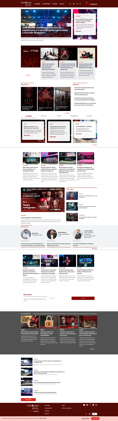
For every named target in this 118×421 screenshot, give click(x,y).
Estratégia (37, 3)
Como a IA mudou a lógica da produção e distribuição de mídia (47, 382)
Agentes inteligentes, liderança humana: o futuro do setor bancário (85, 271)
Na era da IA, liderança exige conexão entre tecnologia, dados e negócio (84, 21)
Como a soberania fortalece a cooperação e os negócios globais (62, 108)
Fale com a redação (66, 408)
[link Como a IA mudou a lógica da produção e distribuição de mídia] (27, 382)
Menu (77, 4)
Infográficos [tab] (74, 116)
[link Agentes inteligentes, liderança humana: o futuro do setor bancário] (85, 260)
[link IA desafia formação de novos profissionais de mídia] (27, 392)
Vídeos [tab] (59, 116)
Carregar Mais (28, 399)
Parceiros (23, 215)
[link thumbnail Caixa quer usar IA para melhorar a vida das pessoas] (72, 196)
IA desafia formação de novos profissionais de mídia (45, 392)
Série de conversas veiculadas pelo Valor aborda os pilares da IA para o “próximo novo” (88, 333)
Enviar (83, 298)
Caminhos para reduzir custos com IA (45, 108)
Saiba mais (78, 31)
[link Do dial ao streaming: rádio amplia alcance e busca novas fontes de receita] (67, 260)
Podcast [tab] (44, 116)
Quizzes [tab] (89, 116)
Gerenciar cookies (85, 418)
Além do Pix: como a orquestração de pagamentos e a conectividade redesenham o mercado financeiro (45, 30)
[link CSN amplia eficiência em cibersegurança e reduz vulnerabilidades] (49, 322)
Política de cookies (42, 418)
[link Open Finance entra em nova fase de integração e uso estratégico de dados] (31, 158)
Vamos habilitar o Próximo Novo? (31, 217)
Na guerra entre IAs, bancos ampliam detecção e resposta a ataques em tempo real (49, 169)
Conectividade (46, 3)
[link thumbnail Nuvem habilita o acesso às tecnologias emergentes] (72, 217)
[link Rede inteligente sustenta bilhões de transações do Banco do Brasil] (30, 322)
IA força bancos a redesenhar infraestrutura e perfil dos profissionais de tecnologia (48, 271)
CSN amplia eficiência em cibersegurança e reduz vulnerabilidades (27, 108)
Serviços (62, 3)
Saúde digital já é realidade (84, 126)
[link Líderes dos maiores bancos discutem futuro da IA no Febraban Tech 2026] (49, 54)
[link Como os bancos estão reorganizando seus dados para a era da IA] (86, 54)
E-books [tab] (29, 116)
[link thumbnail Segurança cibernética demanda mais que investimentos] (72, 206)
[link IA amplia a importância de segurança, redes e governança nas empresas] (69, 322)
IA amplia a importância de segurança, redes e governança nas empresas (68, 333)
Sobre (63, 405)
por (86, 2)
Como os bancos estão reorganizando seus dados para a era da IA (85, 65)
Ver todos (28, 75)
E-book (25, 124)
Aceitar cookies (95, 418)
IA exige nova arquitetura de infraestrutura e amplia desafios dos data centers (85, 169)
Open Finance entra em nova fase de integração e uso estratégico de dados (30, 169)
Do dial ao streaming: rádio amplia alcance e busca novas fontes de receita (66, 271)
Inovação (54, 3)
